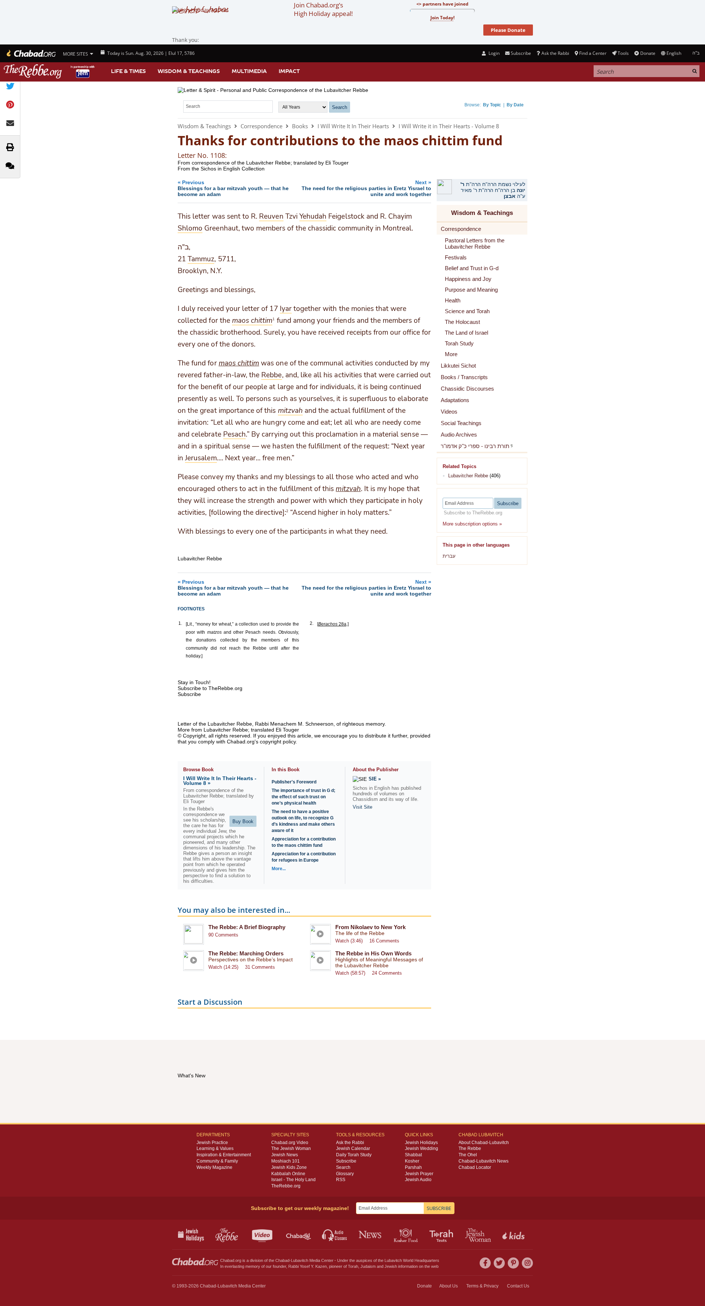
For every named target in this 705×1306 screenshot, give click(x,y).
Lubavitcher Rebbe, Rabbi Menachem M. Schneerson (270, 724)
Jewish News (284, 1154)
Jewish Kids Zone (289, 1167)
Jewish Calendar (353, 1148)
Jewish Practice (212, 1142)
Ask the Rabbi (555, 53)
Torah (353, 1266)
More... (279, 868)
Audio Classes (334, 1234)
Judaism (368, 1266)
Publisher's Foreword (294, 782)
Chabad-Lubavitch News (483, 1161)
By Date (515, 104)
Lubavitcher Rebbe (468, 475)
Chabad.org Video (289, 1142)
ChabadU (298, 1234)
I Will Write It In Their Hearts (353, 126)
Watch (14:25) (223, 967)
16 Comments (384, 941)
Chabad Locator (475, 1167)
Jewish (391, 1266)
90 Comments (223, 935)
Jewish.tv (262, 1234)
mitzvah (348, 489)
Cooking (406, 1234)
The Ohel (468, 1154)
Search (343, 1167)
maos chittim (239, 363)
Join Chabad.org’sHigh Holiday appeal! (323, 9)
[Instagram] (527, 1263)
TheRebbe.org (286, 1186)
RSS (340, 1179)
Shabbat (413, 1154)
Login (493, 53)
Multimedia (249, 71)
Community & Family (217, 1161)
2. (311, 623)
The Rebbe (470, 1148)
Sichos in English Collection (233, 169)
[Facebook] (485, 1263)
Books (300, 126)
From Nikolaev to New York (370, 927)
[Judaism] (31, 53)
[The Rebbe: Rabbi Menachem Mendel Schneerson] (50, 71)
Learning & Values (215, 1148)
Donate (647, 53)
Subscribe (346, 1161)
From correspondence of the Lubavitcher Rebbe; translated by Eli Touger (263, 163)
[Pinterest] (513, 1263)
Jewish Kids (514, 1234)
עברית (449, 556)
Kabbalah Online (288, 1173)
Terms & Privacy (482, 1286)
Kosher (412, 1161)
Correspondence (261, 126)
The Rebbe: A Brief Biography (246, 927)
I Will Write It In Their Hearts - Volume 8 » (219, 780)
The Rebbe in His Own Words (373, 953)
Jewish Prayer (419, 1173)
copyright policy (278, 742)
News (370, 1234)
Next (366, 188)
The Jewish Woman (291, 1148)
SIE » (375, 779)
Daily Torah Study (354, 1154)
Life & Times (128, 71)
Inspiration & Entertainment (224, 1154)
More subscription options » (472, 524)
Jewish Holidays (421, 1142)
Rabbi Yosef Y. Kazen (307, 1266)
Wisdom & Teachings (189, 71)
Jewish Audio (418, 1179)
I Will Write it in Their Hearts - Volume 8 (449, 126)
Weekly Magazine (214, 1167)
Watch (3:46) (349, 941)
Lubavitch (299, 1260)
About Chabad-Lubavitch (484, 1142)
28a (332, 624)
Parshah (413, 1167)
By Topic (492, 104)
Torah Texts (442, 1234)
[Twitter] (499, 1263)
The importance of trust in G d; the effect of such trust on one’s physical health (303, 797)
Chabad (282, 1260)
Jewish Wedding (421, 1148)
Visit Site (362, 807)
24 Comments (387, 973)
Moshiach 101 (285, 1161)
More (451, 354)
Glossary (345, 1173)
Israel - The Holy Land (293, 1179)
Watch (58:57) (350, 973)
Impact (289, 71)
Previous (233, 188)
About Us (448, 1286)
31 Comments (260, 967)
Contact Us (518, 1286)
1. (180, 623)
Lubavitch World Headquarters (412, 1260)
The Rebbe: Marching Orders (245, 953)
